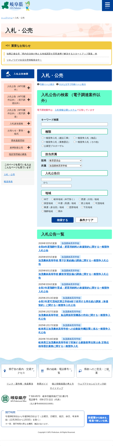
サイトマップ (56, 388)
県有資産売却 (17, 140)
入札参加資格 (16, 123)
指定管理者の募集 (18, 154)
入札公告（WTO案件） (16, 88)
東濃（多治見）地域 (54, 207)
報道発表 (8, 181)
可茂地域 (99, 203)
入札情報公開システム (66, 110)
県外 (60, 211)
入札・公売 (9, 174)
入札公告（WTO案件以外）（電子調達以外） (16, 99)
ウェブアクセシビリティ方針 (92, 384)
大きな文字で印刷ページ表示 (72, 84)
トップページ (7, 18)
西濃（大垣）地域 (90, 199)
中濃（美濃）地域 (67, 203)
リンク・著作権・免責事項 (20, 384)
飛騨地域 (48, 211)
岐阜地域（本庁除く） (65, 199)
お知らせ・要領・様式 (16, 132)
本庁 (46, 199)
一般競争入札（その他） (88, 142)
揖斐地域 (48, 203)
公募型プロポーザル (54, 146)
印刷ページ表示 (47, 84)
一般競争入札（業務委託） (57, 142)
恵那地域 (73, 207)
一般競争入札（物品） (87, 138)
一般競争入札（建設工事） (57, 138)
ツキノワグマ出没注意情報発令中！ (24, 60)
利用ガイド (42, 384)
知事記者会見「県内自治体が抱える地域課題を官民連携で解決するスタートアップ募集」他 (52, 54)
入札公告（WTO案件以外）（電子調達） (16, 113)
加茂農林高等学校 (70, 243)
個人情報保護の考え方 (63, 384)
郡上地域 (85, 203)
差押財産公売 (16, 147)
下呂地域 (87, 207)
